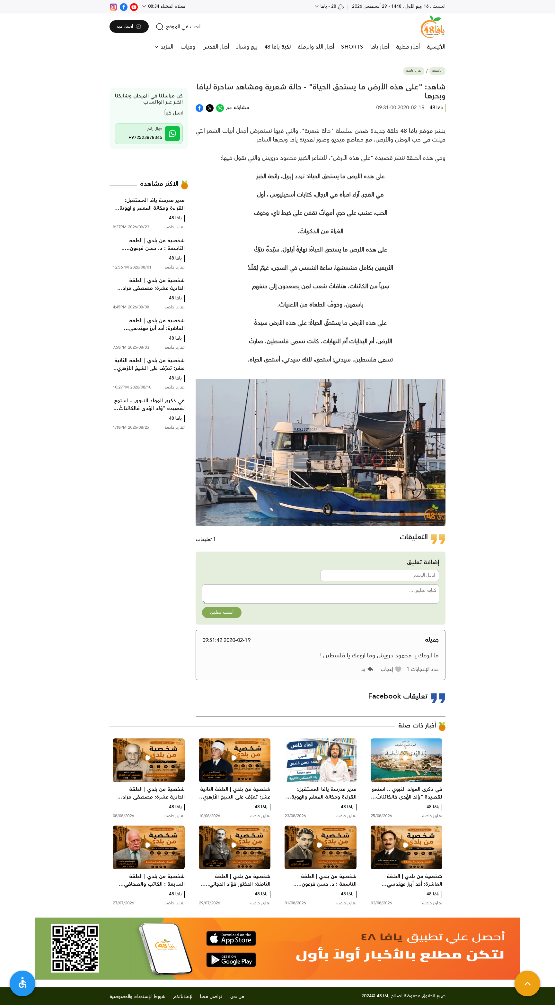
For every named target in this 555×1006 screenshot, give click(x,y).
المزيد (166, 47)
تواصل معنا (211, 996)
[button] (391, 669)
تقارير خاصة (413, 71)
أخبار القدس (215, 47)
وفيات (188, 47)
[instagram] (113, 6)
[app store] (231, 938)
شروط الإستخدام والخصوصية (137, 996)
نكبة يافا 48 (277, 47)
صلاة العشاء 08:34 (166, 6)
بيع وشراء (246, 47)
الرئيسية (436, 47)
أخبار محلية (408, 47)
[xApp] (210, 107)
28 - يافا (328, 6)
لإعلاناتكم (182, 996)
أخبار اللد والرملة (316, 47)
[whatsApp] (220, 107)
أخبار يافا (379, 47)
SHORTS (352, 47)
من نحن (237, 996)
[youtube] (134, 6)
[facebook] (124, 6)
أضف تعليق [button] (221, 612)
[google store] (231, 959)
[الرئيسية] (432, 26)
